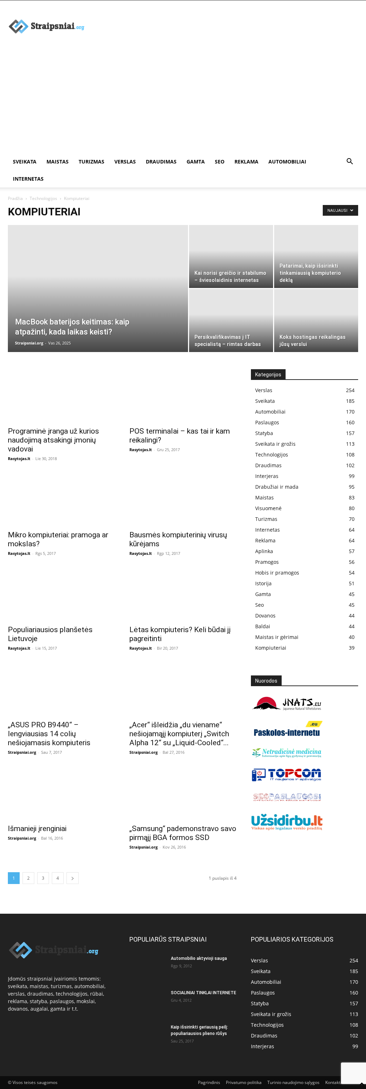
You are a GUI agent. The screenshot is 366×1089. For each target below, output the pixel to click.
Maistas (57, 161)
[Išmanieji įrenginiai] (61, 793)
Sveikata (24, 161)
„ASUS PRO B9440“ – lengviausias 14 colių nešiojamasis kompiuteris (49, 734)
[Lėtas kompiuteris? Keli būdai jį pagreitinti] (183, 594)
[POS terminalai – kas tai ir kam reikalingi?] (183, 395)
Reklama (246, 161)
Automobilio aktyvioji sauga (199, 958)
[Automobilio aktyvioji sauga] (147, 967)
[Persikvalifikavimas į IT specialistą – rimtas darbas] (231, 320)
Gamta (196, 161)
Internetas (28, 178)
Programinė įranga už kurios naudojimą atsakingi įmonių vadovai (53, 440)
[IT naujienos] (286, 779)
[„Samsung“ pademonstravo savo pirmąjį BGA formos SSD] (183, 793)
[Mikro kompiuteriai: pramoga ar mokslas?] (61, 499)
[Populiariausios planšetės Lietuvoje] (61, 594)
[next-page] (72, 878)
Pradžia (15, 198)
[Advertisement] (183, 99)
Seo (219, 161)
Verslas (125, 161)
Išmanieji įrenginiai (37, 828)
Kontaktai (334, 1082)
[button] (349, 162)
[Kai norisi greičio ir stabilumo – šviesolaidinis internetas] (231, 256)
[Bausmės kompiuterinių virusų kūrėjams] (183, 499)
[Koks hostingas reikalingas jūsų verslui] (316, 320)
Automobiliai (287, 161)
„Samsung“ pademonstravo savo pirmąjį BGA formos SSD (182, 833)
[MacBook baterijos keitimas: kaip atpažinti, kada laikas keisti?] (98, 303)
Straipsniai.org (29, 343)
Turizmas (91, 161)
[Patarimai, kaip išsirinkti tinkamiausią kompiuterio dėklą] (316, 256)
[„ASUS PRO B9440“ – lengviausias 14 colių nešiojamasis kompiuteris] (61, 689)
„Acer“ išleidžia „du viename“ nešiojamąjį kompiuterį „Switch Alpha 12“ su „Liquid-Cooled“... (179, 734)
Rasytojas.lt (19, 458)
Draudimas (161, 161)
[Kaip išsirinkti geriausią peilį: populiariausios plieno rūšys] (147, 1036)
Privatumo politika (244, 1082)
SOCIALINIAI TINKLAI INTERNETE (203, 992)
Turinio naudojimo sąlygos (293, 1082)
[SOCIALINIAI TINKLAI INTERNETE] (147, 1002)
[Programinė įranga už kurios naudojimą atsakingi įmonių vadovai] (61, 395)
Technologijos (43, 198)
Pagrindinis (209, 1082)
